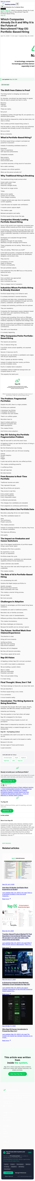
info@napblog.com (8, 1101)
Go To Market (16, 7)
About (4, 1145)
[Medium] (9, 1106)
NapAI (16, 757)
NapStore (23, 757)
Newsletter (6, 1133)
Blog (22, 7)
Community (6, 1136)
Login (4, 9)
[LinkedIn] (4, 1106)
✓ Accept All (8, 1172)
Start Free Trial (7, 781)
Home (2, 10)
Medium (5, 1131)
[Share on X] (2, 786)
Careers (5, 1147)
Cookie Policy (15, 1161)
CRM (13, 760)
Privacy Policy (7, 1161)
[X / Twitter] (6, 1106)
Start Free (6, 810)
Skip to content (5, 1)
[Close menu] (2, 6)
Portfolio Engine (8, 757)
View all (10, 835)
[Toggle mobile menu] (17, 4)
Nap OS (7, 10)
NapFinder (6, 760)
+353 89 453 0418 (8, 1103)
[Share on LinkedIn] (4, 786)
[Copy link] (6, 786)
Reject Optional (9, 1176)
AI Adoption (8, 7)
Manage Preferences (20, 1172)
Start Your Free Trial (16, 1074)
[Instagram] (11, 1106)
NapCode (20, 760)
